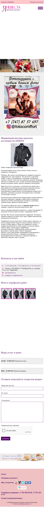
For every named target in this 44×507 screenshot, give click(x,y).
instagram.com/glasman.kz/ (14, 275)
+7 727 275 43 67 (35, 266)
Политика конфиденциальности (22, 504)
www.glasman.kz (10, 273)
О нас (4, 474)
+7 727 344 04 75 (22, 266)
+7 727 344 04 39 (10, 266)
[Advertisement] (22, 36)
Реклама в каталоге (36, 2)
